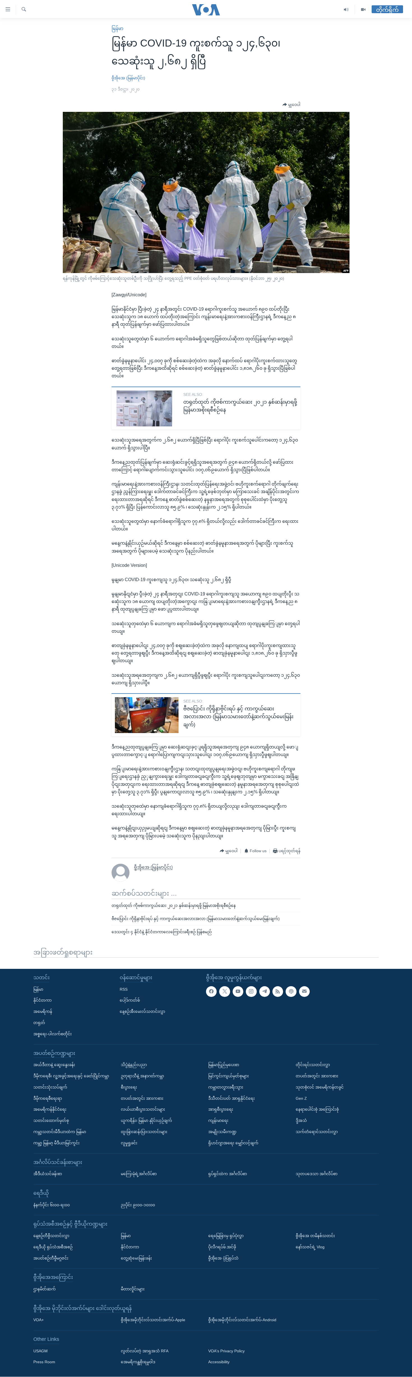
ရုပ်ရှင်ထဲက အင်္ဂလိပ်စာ (227, 1174)
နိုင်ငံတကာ (42, 1000)
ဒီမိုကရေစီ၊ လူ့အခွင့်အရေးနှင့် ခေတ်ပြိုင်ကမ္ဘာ (71, 1076)
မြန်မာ (117, 28)
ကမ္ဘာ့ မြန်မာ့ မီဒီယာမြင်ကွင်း (56, 1143)
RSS (124, 989)
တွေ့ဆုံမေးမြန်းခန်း (136, 1258)
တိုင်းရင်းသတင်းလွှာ (313, 1064)
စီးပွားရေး (129, 1087)
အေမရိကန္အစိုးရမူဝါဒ (138, 1362)
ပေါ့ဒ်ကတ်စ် (130, 1000)
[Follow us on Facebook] (211, 991)
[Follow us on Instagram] (251, 991)
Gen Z (301, 1098)
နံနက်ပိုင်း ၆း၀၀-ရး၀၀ (51, 1205)
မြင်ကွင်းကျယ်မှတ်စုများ (228, 1076)
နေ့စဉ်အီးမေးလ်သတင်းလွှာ (142, 1011)
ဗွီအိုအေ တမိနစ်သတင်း (315, 1235)
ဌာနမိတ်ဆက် (44, 1289)
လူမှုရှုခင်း (129, 1143)
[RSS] (277, 991)
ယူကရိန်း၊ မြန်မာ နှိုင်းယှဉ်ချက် (146, 1120)
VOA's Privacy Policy (226, 1351)
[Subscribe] (304, 991)
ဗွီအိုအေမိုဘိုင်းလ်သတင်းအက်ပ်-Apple (153, 1320)
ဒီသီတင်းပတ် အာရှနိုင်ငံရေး (231, 1098)
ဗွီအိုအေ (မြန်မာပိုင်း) (128, 78)
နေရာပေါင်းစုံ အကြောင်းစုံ (317, 1109)
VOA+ (38, 1320)
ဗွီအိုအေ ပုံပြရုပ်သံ (223, 1258)
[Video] (363, 9)
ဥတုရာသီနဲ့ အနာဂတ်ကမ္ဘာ (142, 1076)
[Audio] (346, 9)
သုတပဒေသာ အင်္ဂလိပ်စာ (316, 1174)
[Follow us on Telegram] (264, 991)
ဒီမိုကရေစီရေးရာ (47, 1098)
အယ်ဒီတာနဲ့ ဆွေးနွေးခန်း (54, 1064)
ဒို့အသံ (301, 1120)
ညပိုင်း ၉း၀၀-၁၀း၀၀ (138, 1205)
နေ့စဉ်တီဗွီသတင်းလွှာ (51, 1235)
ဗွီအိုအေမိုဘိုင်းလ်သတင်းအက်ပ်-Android (242, 1320)
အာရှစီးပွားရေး (220, 1109)
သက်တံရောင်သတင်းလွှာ (317, 1131)
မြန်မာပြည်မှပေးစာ (223, 1064)
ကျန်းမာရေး (218, 1120)
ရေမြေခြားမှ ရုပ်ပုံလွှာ (226, 1235)
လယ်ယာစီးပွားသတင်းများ (143, 1109)
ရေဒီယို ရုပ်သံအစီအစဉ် (53, 1247)
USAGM (40, 1351)
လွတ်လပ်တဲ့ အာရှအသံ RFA (144, 1351)
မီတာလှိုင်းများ (133, 1289)
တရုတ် (39, 1022)
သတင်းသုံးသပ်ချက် (50, 1087)
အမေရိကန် (42, 1011)
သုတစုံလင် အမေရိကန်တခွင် (320, 1087)
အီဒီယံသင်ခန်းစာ (47, 1174)
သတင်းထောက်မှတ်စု (51, 1120)
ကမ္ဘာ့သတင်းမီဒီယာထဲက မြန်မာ (59, 1131)
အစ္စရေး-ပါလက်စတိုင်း (52, 1034)
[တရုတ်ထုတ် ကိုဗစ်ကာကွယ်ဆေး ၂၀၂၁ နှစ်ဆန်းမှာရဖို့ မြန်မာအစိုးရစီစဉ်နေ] (147, 408)
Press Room (44, 1362)
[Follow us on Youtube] (238, 991)
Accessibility (219, 1362)
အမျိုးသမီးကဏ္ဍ (222, 1131)
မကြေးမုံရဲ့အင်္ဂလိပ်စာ (139, 1174)
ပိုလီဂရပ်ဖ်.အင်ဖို (222, 1247)
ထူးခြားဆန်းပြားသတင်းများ (144, 1131)
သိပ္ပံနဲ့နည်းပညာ (134, 1064)
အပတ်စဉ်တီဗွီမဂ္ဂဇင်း (50, 1258)
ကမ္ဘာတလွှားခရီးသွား (225, 1087)
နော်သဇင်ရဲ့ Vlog (310, 1247)
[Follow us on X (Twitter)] (224, 991)
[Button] (291, 105)
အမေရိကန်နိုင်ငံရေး (49, 1109)
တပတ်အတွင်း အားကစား (142, 1098)
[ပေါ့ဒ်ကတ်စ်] (291, 991)
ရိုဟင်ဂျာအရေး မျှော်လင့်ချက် (233, 1143)
